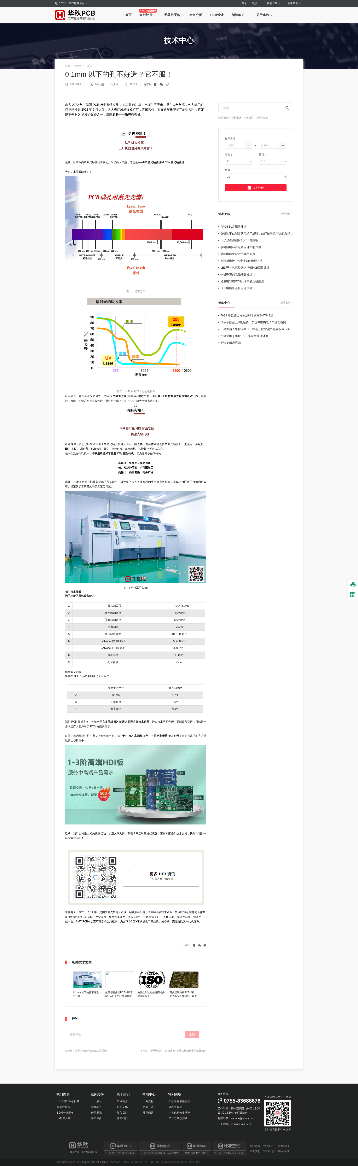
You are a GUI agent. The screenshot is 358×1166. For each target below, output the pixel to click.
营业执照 (194, 1162)
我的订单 (272, 3)
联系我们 (122, 1118)
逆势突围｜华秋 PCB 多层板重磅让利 (244, 336)
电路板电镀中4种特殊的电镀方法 (241, 260)
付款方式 (148, 1106)
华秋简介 (122, 1101)
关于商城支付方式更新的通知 (91, 1050)
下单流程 (148, 1101)
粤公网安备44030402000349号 (169, 1162)
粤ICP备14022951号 (135, 1162)
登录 (244, 3)
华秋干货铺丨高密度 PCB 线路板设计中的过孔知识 (178, 1050)
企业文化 (122, 1106)
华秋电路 (236, 117)
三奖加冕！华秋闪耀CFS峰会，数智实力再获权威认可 (255, 329)
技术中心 (78, 66)
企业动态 (267, 1146)
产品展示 (96, 1112)
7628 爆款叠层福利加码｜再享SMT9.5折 (246, 315)
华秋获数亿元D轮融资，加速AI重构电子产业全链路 (253, 322)
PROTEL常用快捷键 (233, 226)
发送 (192, 1034)
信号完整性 (262, 117)
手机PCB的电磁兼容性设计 (237, 274)
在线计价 (147, 15)
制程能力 (96, 1106)
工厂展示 (96, 1101)
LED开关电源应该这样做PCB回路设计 (245, 267)
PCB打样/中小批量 (68, 1101)
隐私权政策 (175, 1106)
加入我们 (122, 1112)
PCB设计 (217, 15)
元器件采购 (172, 15)
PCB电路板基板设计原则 (236, 288)
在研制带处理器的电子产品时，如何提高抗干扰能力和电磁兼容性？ (263, 233)
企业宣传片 (269, 1151)
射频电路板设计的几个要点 (237, 254)
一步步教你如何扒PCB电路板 (239, 240)
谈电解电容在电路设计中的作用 (240, 247)
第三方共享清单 (178, 1118)
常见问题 (148, 1112)
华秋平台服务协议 (179, 1101)
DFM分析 (195, 15)
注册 (254, 3)
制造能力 (239, 15)
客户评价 (96, 1118)
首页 (128, 15)
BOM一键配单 (65, 1112)
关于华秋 (263, 15)
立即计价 (258, 187)
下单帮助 (293, 3)
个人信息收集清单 (179, 1112)
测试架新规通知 (230, 342)
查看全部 (287, 213)
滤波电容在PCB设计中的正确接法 (242, 281)
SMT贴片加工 (65, 1118)
